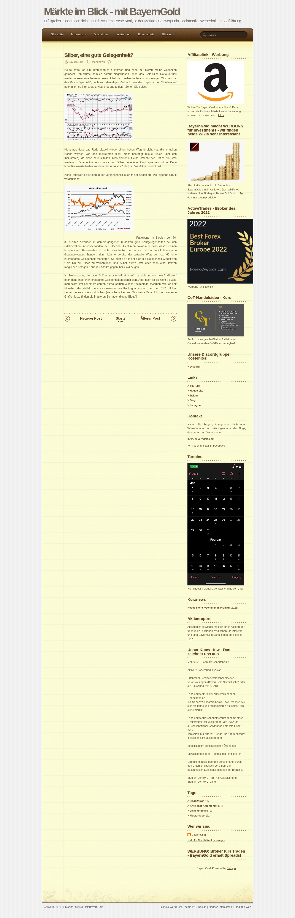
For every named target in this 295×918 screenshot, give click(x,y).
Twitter (194, 395)
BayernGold (199, 834)
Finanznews (97, 61)
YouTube (195, 385)
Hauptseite (196, 390)
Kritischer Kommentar (203, 805)
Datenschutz (146, 34)
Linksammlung (199, 810)
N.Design (200, 906)
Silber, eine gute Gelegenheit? (98, 55)
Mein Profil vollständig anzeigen (206, 840)
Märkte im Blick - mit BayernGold (112, 11)
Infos (221, 115)
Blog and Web (243, 906)
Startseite (57, 34)
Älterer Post (150, 318)
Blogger (231, 868)
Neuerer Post (91, 318)
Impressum (78, 34)
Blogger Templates (219, 906)
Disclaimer (101, 34)
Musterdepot (197, 815)
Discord (195, 366)
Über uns (168, 34)
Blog (192, 400)
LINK (190, 639)
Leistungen (123, 34)
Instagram (196, 405)
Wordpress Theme (180, 906)
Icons (163, 906)
